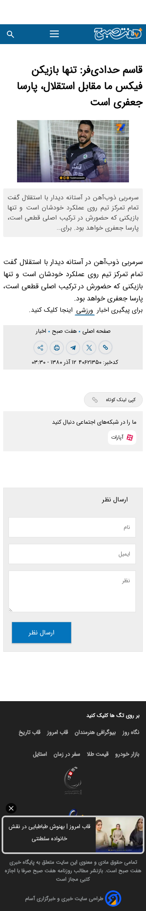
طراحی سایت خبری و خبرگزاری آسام (64, 898)
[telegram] (73, 347)
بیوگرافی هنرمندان (95, 732)
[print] (56, 347)
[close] (73, 808)
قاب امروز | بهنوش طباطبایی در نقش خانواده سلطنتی (49, 832)
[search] (10, 34)
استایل (40, 754)
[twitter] (89, 347)
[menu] (55, 34)
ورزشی (84, 310)
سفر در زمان (67, 754)
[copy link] (105, 347)
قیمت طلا (98, 754)
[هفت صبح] (118, 34)
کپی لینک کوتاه (120, 400)
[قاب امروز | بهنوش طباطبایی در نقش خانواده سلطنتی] (119, 834)
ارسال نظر (41, 633)
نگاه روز (131, 732)
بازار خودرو (127, 754)
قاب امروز (57, 732)
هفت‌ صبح (65, 331)
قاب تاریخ (30, 732)
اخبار (42, 331)
